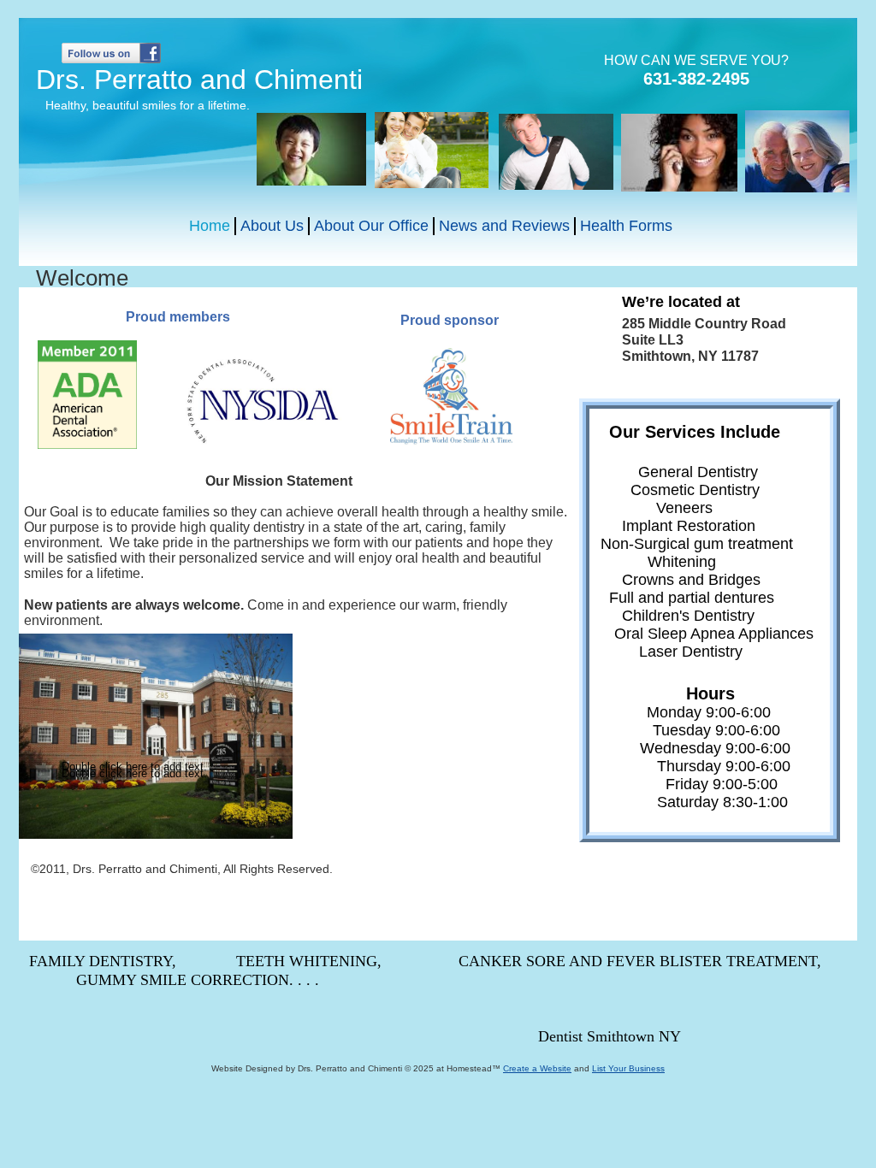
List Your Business (628, 1068)
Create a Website (537, 1068)
